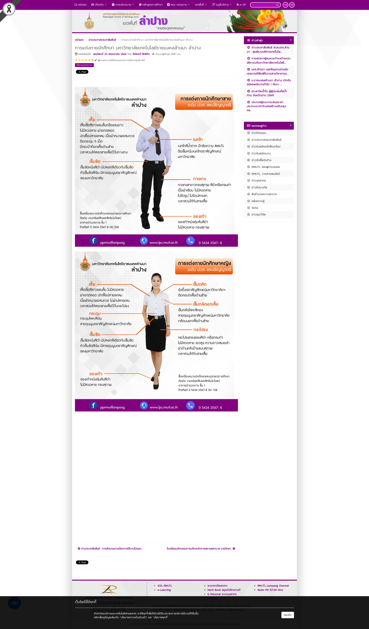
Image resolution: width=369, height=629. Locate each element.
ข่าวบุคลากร (258, 180)
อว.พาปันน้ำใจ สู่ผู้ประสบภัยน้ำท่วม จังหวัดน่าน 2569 (267, 93)
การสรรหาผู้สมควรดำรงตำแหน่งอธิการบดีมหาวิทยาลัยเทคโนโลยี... (268, 60)
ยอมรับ (288, 615)
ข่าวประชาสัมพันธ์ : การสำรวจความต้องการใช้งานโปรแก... (111, 549)
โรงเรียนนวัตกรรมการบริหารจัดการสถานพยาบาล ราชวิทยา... (200, 549)
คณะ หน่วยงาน (178, 5)
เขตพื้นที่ (199, 5)
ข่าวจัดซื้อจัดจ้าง (260, 160)
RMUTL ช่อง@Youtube (265, 167)
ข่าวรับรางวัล (258, 187)
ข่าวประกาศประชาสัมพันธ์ (265, 139)
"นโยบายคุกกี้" (160, 617)
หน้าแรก (82, 5)
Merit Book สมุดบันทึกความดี (224, 590)
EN (292, 5)
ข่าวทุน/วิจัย (258, 214)
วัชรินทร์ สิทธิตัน (141, 54)
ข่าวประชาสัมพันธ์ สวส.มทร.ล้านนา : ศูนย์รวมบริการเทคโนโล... (268, 49)
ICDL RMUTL (165, 586)
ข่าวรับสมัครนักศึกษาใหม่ (265, 146)
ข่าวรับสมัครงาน (260, 153)
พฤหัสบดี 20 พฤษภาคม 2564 (109, 54)
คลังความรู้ (257, 201)
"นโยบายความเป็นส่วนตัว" (133, 617)
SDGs (254, 207)
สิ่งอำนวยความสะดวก (263, 194)
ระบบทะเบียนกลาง (217, 586)
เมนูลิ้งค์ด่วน (222, 5)
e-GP (242, 5)
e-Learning (164, 590)
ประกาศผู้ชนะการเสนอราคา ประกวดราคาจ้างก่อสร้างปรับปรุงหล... (266, 106)
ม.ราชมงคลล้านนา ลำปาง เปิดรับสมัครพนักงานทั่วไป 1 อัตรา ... (269, 82)
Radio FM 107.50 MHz (270, 590)
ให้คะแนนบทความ (84, 64)
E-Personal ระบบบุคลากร (222, 594)
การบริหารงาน (123, 5)
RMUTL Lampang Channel (273, 586)
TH (285, 5)
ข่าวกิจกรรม (258, 133)
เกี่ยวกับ (99, 5)
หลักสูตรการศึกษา (152, 5)
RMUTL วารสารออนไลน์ (265, 173)
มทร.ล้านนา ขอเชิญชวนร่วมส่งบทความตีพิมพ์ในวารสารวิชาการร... (267, 71)
